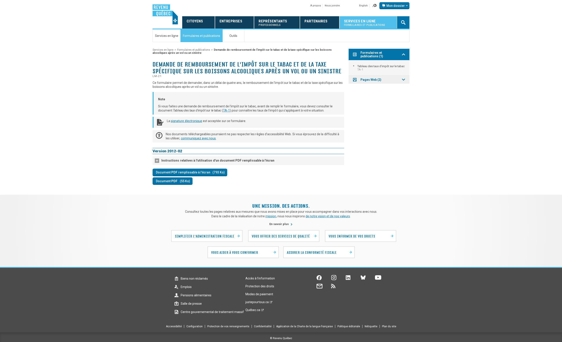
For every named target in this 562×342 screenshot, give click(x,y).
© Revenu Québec (281, 338)
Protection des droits (259, 286)
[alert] (394, 5)
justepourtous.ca (257, 303)
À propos (315, 5)
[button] (374, 5)
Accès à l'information (260, 278)
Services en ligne (163, 49)
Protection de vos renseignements (228, 326)
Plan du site (389, 326)
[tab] (248, 160)
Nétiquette (371, 326)
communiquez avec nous (198, 138)
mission (270, 216)
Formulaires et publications (193, 49)
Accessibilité (174, 326)
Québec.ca (252, 311)
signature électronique (186, 121)
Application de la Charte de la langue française (304, 326)
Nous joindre (332, 5)
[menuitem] (379, 68)
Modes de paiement (259, 294)
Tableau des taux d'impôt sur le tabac (381, 68)
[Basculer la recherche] (403, 22)
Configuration (194, 326)
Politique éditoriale (348, 326)
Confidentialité (263, 326)
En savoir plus (281, 224)
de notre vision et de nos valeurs (328, 216)
